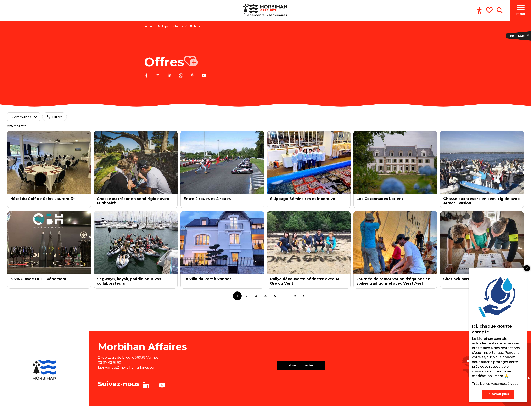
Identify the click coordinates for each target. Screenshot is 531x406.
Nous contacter (301, 365)
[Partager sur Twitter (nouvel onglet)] (158, 76)
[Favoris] (489, 10)
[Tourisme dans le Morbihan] (265, 10)
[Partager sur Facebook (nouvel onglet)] (146, 76)
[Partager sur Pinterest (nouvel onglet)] (193, 76)
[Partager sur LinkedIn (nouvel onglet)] (169, 76)
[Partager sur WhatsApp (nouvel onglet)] (181, 76)
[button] (499, 10)
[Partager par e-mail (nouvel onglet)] (204, 76)
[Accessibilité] (479, 10)
